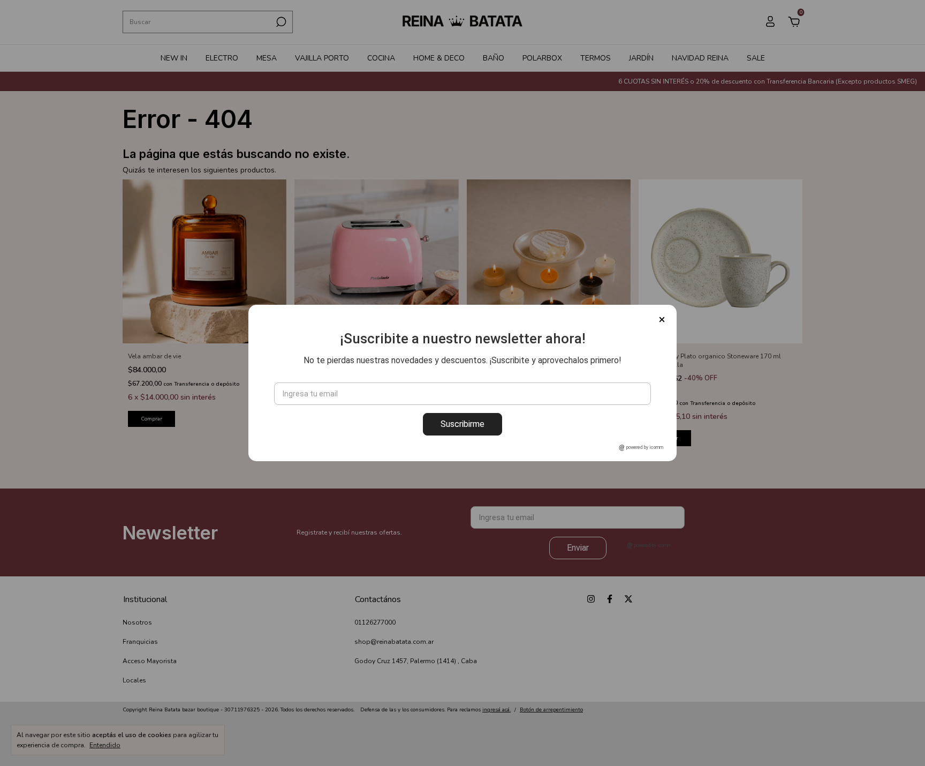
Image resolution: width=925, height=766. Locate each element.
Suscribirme (462, 424)
